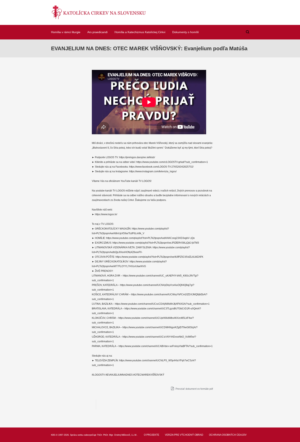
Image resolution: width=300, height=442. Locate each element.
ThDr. (99, 435)
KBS (53, 435)
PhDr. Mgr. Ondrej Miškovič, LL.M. (120, 435)
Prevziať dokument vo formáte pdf (194, 388)
